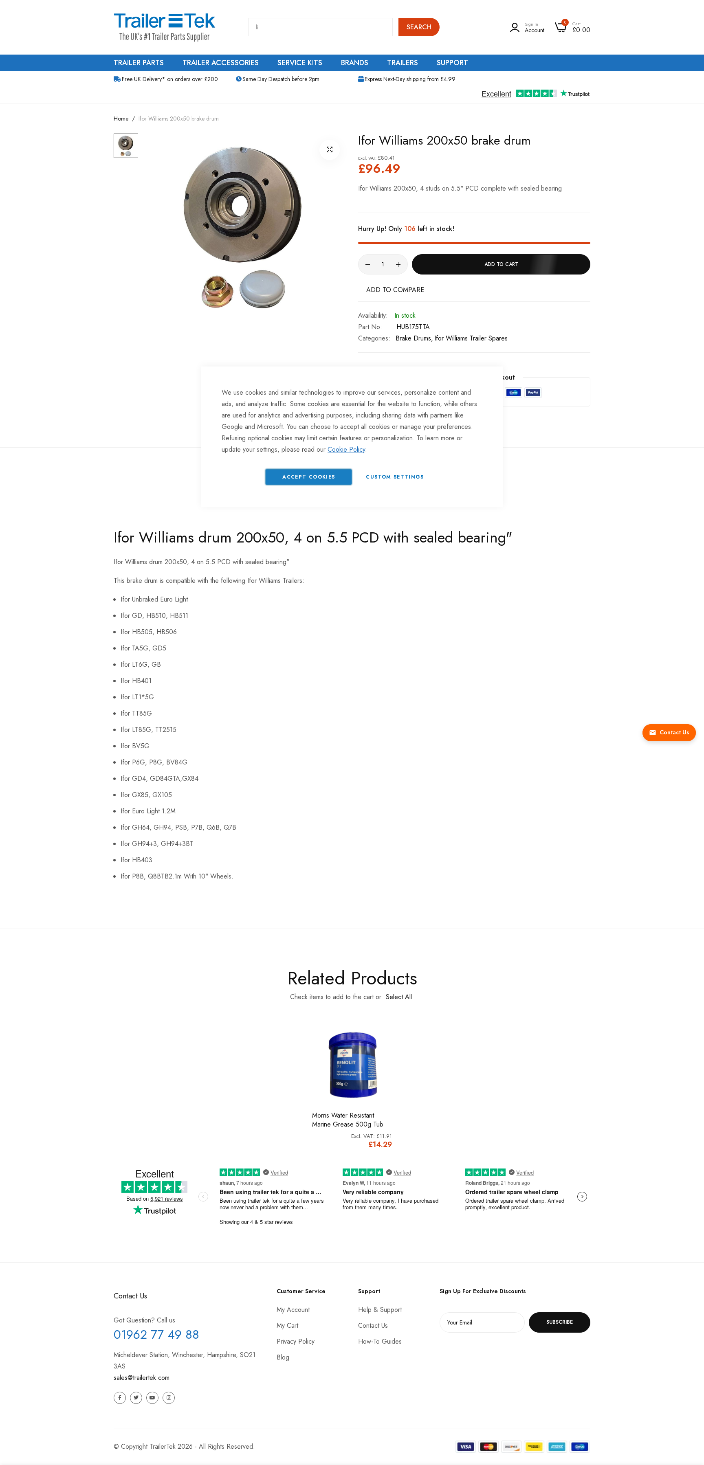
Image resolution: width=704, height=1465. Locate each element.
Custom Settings (395, 476)
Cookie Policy (346, 449)
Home (121, 118)
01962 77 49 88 (156, 1334)
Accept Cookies (308, 476)
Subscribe (559, 1322)
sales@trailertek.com (141, 1377)
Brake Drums (413, 338)
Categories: (374, 338)
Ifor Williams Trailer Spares (471, 338)
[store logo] (165, 27)
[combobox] (320, 27)
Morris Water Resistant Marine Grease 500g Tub (347, 1120)
